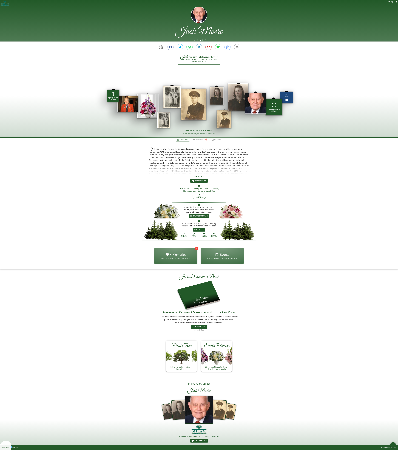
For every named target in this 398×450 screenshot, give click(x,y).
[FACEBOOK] (170, 47)
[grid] (199, 104)
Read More (199, 176)
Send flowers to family (199, 216)
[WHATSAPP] (189, 47)
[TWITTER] (180, 47)
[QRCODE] (161, 47)
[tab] (182, 140)
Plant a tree (199, 230)
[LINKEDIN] (199, 47)
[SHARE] (227, 47)
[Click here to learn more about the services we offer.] (199, 430)
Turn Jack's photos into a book (199, 130)
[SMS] (218, 47)
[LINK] (237, 47)
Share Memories (200, 441)
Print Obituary (200, 181)
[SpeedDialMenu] (393, 445)
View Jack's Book (199, 327)
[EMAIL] (208, 47)
